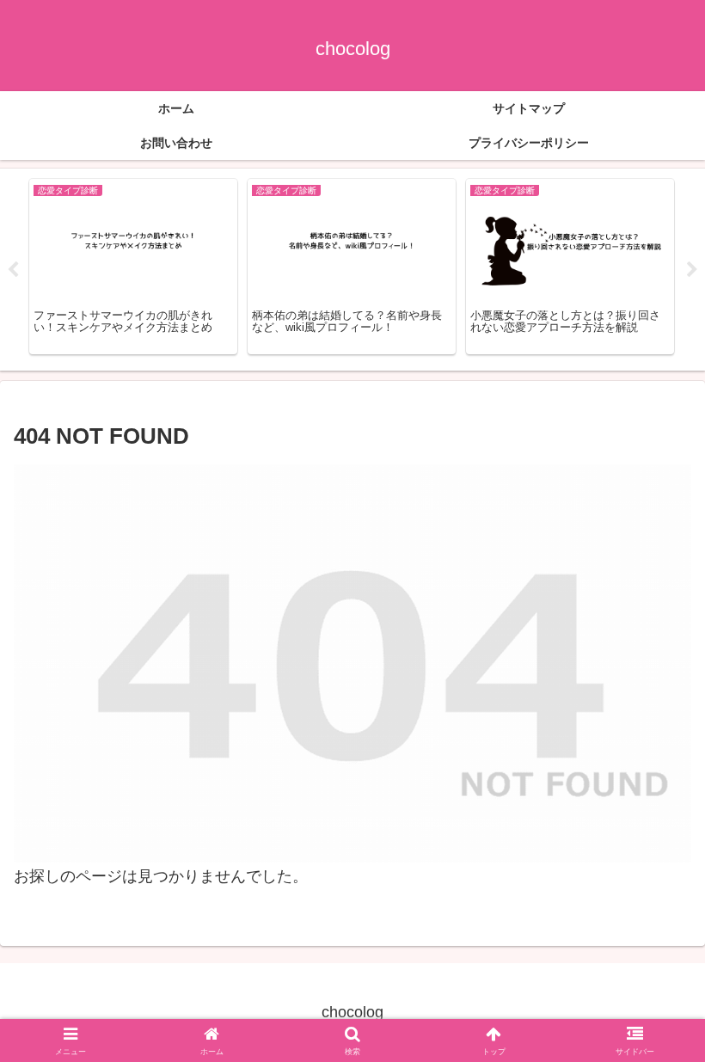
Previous (12, 270)
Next (692, 270)
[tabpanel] (133, 266)
